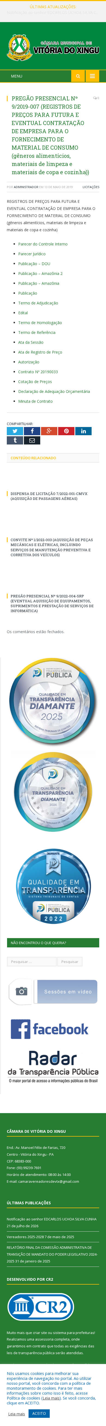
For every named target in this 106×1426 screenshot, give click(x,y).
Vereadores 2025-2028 (52, 12)
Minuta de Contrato (35, 401)
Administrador (26, 187)
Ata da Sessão (30, 342)
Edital (23, 312)
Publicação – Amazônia (38, 283)
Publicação (27, 293)
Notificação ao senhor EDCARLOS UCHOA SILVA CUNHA (51, 1219)
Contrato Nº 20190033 (38, 371)
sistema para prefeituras (73, 1332)
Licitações (91, 187)
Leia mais (51, 1397)
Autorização (28, 361)
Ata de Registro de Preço (40, 352)
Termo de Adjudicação (38, 303)
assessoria (44, 1339)
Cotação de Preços (35, 381)
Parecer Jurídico (32, 253)
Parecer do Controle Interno (43, 244)
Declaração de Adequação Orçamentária (54, 391)
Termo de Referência (36, 332)
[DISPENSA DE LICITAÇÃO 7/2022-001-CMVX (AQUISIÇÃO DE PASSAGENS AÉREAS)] (53, 483)
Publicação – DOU (34, 263)
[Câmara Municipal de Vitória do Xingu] (53, 46)
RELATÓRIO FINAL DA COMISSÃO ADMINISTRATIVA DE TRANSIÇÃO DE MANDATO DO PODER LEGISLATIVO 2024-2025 (52, 1254)
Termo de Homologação (40, 322)
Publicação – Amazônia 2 (40, 273)
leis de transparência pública (31, 1352)
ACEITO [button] (39, 1413)
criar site (40, 1332)
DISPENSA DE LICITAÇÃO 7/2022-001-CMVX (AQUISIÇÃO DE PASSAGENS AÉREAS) (49, 496)
